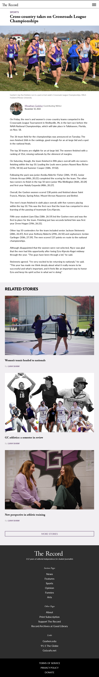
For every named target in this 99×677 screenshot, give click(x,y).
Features (49, 578)
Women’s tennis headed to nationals (25, 360)
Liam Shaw (14, 366)
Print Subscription (49, 617)
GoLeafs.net (49, 650)
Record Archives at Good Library (49, 626)
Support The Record (49, 621)
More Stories (49, 533)
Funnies (49, 592)
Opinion (49, 588)
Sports (49, 583)
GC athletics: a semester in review (24, 437)
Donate (49, 672)
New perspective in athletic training (25, 515)
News (49, 574)
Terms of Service (49, 663)
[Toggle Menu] (94, 5)
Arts (49, 597)
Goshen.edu (49, 641)
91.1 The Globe (49, 646)
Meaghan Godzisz (34, 105)
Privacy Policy (50, 667)
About (49, 612)
